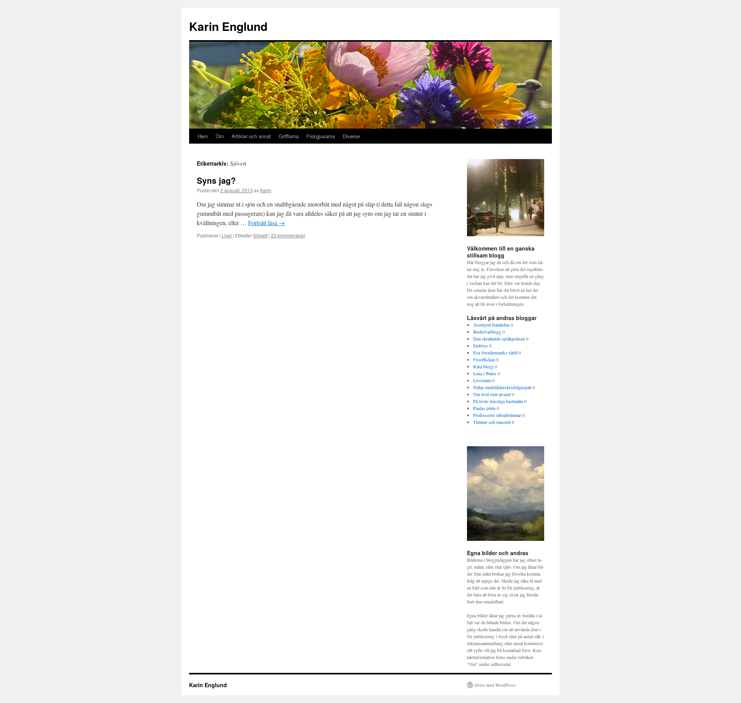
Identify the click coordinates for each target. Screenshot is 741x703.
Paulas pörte (484, 408)
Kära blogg (483, 366)
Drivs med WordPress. (496, 685)
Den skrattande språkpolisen (499, 338)
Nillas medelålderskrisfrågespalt (502, 387)
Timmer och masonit (492, 422)
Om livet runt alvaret (492, 394)
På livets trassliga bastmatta (498, 401)
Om (220, 136)
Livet (227, 235)
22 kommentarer (288, 235)
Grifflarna (289, 136)
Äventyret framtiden (491, 325)
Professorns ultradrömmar (497, 415)
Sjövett (260, 235)
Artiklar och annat (251, 136)
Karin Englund (228, 26)
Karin (265, 190)
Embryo (480, 345)
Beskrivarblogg (487, 332)
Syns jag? (216, 180)
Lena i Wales (484, 373)
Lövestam (482, 380)
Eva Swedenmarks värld (495, 352)
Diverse (351, 136)
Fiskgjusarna (320, 136)
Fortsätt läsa (266, 223)
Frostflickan (484, 359)
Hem (203, 136)
